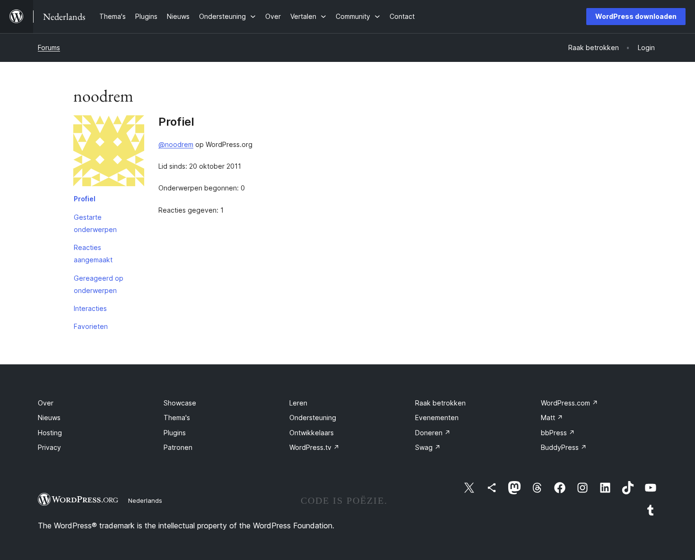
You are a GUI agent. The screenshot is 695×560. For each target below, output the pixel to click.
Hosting (50, 433)
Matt (552, 418)
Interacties (90, 308)
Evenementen (437, 418)
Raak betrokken (440, 403)
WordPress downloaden (636, 16)
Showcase (180, 403)
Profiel (85, 199)
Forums (49, 47)
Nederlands (145, 500)
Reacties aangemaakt (93, 253)
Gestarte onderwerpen (95, 223)
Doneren (433, 433)
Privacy (49, 447)
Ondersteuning (312, 418)
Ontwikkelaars (311, 433)
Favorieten (91, 326)
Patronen (178, 447)
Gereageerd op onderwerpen (98, 284)
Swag (428, 447)
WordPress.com (569, 403)
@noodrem (175, 144)
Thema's (177, 418)
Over (45, 403)
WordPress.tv (314, 447)
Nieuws (49, 418)
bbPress (558, 433)
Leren (298, 403)
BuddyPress (564, 447)
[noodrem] (108, 152)
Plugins (175, 433)
